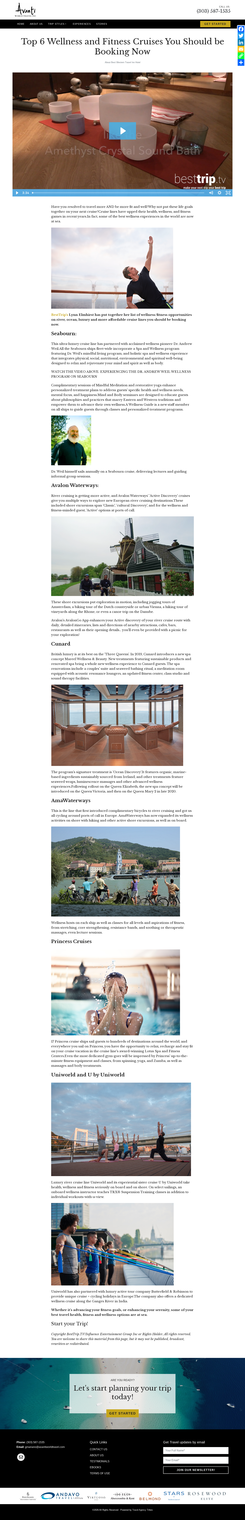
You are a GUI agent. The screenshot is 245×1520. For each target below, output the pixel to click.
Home (20, 24)
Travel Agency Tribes (142, 1510)
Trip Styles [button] (56, 24)
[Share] (241, 62)
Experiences (82, 24)
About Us (36, 24)
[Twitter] (241, 35)
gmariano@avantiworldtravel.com (45, 1447)
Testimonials (100, 1461)
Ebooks (95, 1467)
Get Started (215, 24)
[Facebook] (241, 29)
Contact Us (98, 1449)
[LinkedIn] (241, 42)
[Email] (241, 49)
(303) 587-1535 (213, 11)
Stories (101, 24)
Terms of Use (100, 1473)
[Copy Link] (241, 55)
